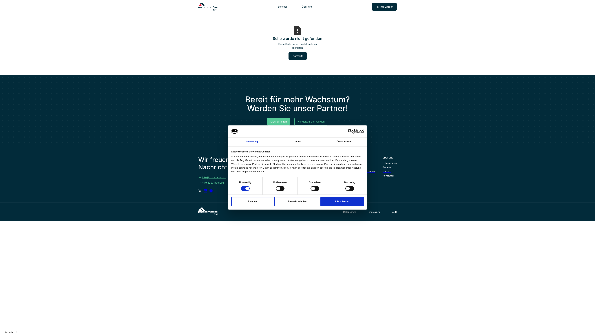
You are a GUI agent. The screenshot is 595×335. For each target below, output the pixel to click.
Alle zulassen (342, 201)
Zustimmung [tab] (251, 141)
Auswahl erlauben (297, 201)
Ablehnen (253, 201)
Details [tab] (297, 141)
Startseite (297, 56)
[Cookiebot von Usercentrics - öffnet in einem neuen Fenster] (350, 131)
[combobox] (11, 332)
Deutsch (9, 332)
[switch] (280, 188)
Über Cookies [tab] (344, 141)
